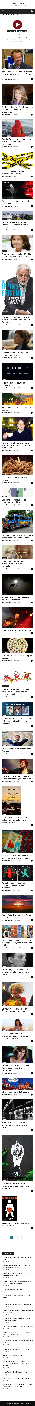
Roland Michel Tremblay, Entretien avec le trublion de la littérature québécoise (17, 445)
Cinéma (4, 251)
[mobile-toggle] (3, 11)
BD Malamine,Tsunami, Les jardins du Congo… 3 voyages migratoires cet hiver (17, 942)
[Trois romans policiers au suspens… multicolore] (17, 160)
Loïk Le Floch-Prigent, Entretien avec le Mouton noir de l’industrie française (17, 319)
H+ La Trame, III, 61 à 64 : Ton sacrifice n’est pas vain (18, 1341)
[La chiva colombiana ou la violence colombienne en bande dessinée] (17, 521)
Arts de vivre (5, 474)
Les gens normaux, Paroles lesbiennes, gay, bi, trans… (14, 501)
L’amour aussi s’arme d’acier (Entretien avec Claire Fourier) (15, 1010)
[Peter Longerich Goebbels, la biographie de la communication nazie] (17, 960)
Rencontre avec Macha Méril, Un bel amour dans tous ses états (16, 255)
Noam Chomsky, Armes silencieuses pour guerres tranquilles (13, 563)
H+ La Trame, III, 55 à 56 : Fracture (13, 1355)
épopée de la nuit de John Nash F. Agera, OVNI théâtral (17, 598)
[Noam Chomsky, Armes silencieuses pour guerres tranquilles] (17, 552)
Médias (4, 558)
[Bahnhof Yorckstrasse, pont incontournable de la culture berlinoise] (17, 1109)
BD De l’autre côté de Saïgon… (15, 1092)
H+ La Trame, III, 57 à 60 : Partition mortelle (16, 1349)
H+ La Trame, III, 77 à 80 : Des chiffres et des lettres (17, 1296)
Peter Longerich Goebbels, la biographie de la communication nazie (16, 971)
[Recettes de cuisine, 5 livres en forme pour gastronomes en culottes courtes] (17, 676)
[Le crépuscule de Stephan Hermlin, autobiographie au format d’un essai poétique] (17, 800)
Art (3, 198)
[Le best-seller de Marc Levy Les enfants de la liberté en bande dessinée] (17, 709)
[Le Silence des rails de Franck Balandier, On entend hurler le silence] (17, 215)
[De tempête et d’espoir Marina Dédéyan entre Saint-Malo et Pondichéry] (17, 1054)
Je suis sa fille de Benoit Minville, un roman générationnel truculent (17, 856)
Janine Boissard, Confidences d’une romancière (15, 354)
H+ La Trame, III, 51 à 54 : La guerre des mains (17, 1372)
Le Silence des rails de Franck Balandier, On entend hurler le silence (15, 224)
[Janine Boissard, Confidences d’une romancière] (17, 340)
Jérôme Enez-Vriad (7, 79)
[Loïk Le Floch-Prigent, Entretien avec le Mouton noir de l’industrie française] (17, 289)
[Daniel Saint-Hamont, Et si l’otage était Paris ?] (17, 904)
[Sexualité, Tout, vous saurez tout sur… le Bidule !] (17, 1208)
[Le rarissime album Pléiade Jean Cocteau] (17, 738)
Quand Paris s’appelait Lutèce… (13, 1289)
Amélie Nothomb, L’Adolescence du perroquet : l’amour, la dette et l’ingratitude (17, 1282)
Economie (5, 314)
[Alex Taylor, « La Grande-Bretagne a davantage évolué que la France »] (17, 59)
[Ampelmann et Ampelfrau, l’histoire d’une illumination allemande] (17, 873)
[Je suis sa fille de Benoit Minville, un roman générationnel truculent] (17, 841)
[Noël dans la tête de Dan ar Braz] (17, 617)
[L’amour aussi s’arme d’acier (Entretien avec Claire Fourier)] (17, 994)
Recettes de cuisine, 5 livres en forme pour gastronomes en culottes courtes (15, 691)
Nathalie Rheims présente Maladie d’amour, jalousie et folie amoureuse (17, 109)
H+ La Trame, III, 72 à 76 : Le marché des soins (17, 1304)
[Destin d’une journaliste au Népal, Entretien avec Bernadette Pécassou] (17, 128)
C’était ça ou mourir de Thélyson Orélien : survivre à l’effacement (16, 1274)
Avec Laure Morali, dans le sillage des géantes (17, 1378)
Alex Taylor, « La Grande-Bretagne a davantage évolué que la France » (17, 74)
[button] (32, 11)
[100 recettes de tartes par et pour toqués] (17, 645)
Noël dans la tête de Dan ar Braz (16, 630)
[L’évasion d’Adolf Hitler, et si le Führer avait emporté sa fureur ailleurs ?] (17, 1158)
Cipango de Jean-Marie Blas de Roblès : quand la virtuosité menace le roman (18, 1266)
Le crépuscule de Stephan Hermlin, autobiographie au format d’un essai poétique (17, 820)
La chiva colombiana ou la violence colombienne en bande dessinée (17, 536)
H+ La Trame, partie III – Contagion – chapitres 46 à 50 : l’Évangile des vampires (17, 1385)
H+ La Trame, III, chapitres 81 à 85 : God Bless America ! (17, 1258)
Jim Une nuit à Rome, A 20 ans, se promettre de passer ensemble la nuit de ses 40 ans (17, 1036)
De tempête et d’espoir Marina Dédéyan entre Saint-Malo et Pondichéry (15, 1068)
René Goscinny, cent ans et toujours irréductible (18, 1326)
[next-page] (23, 1237)
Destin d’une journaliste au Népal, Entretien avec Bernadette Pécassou (17, 141)
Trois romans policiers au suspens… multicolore (13, 172)
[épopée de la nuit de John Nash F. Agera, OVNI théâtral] (17, 584)
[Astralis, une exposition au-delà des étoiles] (17, 190)
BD (3, 404)
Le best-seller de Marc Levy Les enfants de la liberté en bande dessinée (16, 721)
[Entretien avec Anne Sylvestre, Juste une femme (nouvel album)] (17, 766)
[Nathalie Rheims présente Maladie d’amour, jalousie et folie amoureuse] (17, 94)
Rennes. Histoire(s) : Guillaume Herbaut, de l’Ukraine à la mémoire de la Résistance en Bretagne (16, 1363)
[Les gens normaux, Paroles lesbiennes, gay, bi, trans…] (17, 492)
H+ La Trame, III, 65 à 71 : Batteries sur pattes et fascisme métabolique (18, 1319)
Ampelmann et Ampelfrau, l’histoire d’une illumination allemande (14, 885)
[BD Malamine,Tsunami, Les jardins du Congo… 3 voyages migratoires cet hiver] (17, 931)
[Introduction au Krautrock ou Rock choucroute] (17, 371)
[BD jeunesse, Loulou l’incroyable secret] (17, 399)
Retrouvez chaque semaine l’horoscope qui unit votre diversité (18, 1311)
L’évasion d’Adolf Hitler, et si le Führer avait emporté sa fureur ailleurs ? (15, 1186)
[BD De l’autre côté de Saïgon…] (17, 1084)
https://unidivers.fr (17, 34)
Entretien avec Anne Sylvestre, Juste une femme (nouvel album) (17, 777)
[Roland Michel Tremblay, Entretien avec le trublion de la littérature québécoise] (17, 429)
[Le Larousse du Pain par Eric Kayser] (17, 465)
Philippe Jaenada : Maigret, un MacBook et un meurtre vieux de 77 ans (17, 1333)
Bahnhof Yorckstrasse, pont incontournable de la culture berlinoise (14, 1124)
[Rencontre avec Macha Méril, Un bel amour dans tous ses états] (17, 243)
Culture (4, 68)
